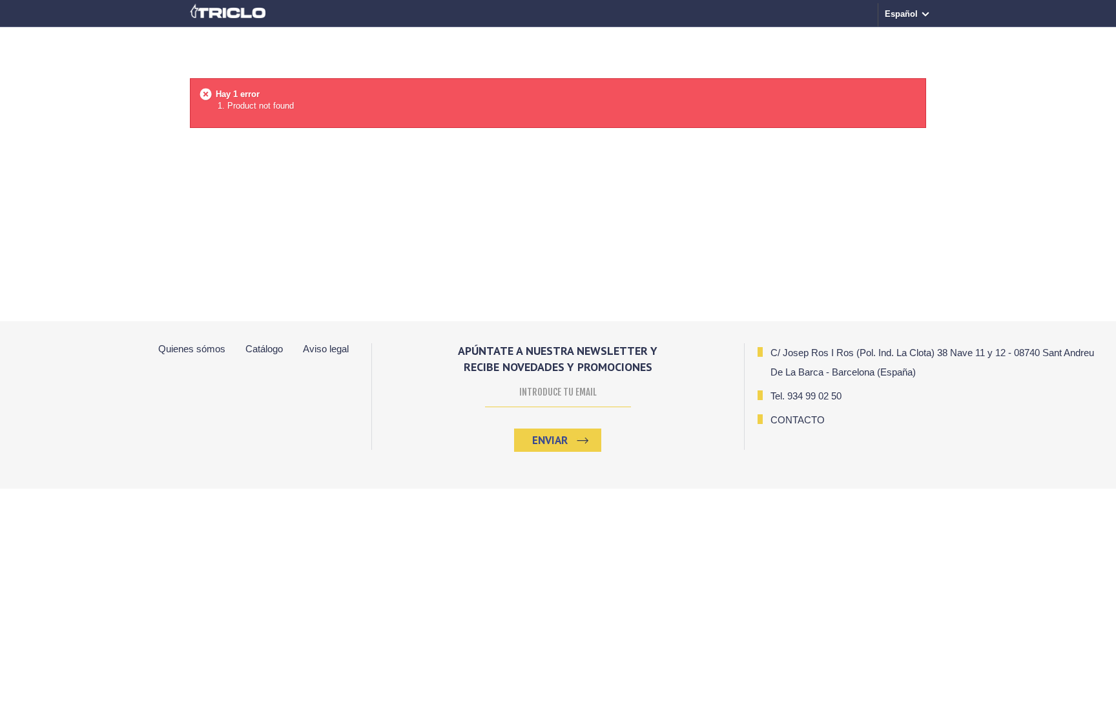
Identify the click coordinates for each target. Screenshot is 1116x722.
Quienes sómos (191, 348)
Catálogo (264, 348)
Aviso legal (326, 348)
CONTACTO (797, 419)
